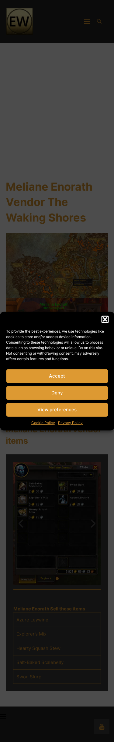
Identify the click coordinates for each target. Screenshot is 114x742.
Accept (57, 376)
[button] (105, 319)
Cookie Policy (43, 422)
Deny (57, 393)
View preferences (57, 409)
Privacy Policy (70, 422)
